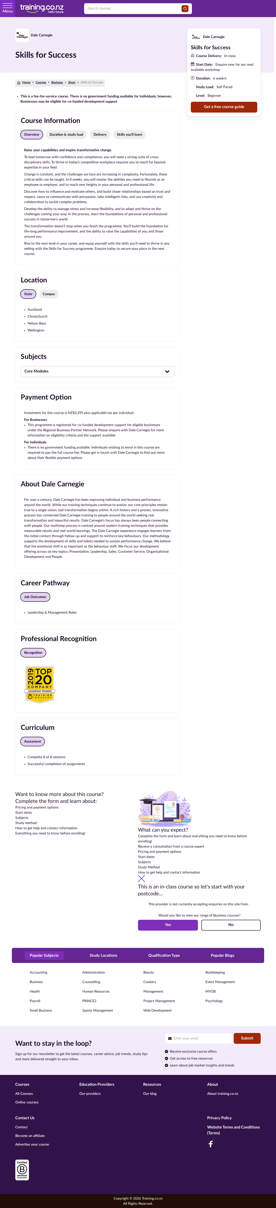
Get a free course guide (224, 107)
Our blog (150, 1093)
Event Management (220, 982)
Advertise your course (32, 1144)
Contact (21, 1127)
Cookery (149, 982)
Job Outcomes (35, 597)
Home (26, 82)
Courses (41, 82)
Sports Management (97, 1010)
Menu (8, 11)
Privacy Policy (219, 1118)
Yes (168, 925)
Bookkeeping (215, 972)
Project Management (159, 1001)
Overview (31, 134)
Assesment (32, 741)
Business (57, 82)
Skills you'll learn (129, 134)
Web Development (157, 1010)
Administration (93, 972)
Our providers (90, 1093)
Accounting (38, 972)
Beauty (148, 972)
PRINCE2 (89, 1001)
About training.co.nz (222, 1093)
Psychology (214, 1001)
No (231, 925)
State (28, 294)
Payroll (35, 1001)
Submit (247, 1038)
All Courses (24, 1093)
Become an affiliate (30, 1136)
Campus (49, 294)
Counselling (91, 982)
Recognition (33, 652)
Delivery (100, 134)
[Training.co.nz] (41, 8)
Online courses (26, 1102)
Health (35, 991)
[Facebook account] (210, 1144)
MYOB (210, 991)
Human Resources (96, 991)
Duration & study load (66, 134)
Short (71, 82)
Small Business (41, 1010)
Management (153, 991)
